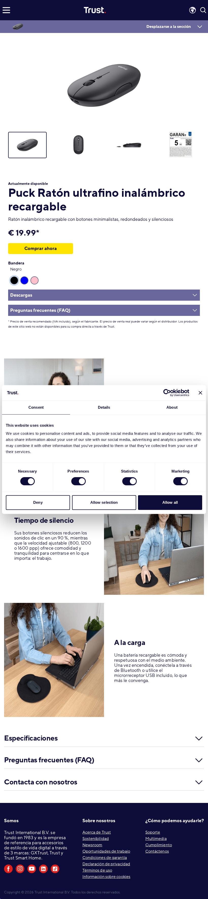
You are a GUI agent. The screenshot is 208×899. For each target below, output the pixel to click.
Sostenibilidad (95, 838)
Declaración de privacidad (106, 864)
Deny (37, 502)
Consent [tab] (36, 407)
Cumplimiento (158, 845)
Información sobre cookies (106, 876)
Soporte (152, 832)
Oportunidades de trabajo (106, 851)
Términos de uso (97, 870)
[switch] (78, 481)
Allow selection (104, 502)
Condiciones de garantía (104, 857)
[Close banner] (200, 392)
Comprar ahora (40, 248)
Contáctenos (157, 851)
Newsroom (92, 845)
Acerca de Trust (96, 832)
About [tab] (172, 407)
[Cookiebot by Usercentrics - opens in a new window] (167, 393)
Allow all (170, 502)
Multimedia (156, 838)
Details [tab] (104, 407)
